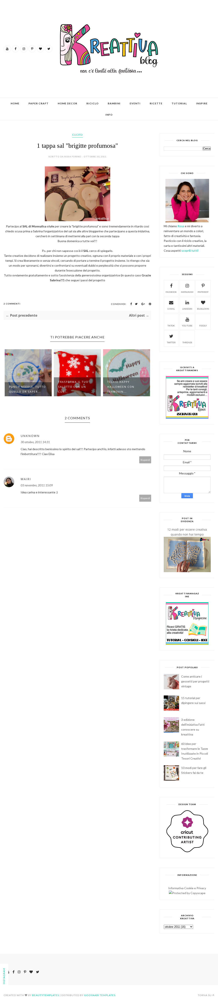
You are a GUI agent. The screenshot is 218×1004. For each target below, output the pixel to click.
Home (15, 103)
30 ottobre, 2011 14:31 (35, 442)
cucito (77, 134)
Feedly (203, 325)
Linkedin (187, 308)
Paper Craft (39, 103)
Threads (187, 342)
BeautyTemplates (45, 995)
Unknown (30, 436)
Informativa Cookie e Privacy (187, 888)
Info (109, 114)
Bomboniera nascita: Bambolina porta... (125, 389)
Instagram (187, 292)
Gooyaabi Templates (99, 995)
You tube (187, 325)
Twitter (171, 342)
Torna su (205, 995)
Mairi (26, 479)
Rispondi (145, 459)
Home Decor (67, 103)
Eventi (135, 103)
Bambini (114, 103)
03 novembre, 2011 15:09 (37, 485)
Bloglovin (203, 308)
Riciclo (92, 103)
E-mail (171, 308)
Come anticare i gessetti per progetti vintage (195, 681)
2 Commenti (12, 303)
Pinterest (203, 292)
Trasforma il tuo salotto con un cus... (24, 387)
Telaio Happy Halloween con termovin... (71, 387)
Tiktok (171, 325)
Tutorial (179, 103)
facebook (171, 292)
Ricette (156, 103)
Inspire (202, 103)
